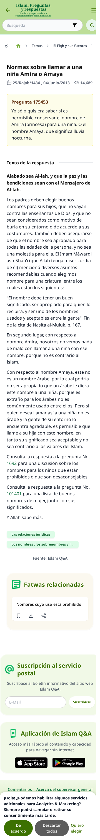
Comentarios (20, 789)
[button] (18, 616)
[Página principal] (18, 46)
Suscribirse (82, 702)
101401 (14, 494)
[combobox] (38, 25)
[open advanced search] (75, 25)
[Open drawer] (94, 10)
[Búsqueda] (92, 25)
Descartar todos (52, 828)
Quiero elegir (77, 828)
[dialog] (48, 816)
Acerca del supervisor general (64, 789)
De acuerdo (18, 828)
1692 (12, 463)
